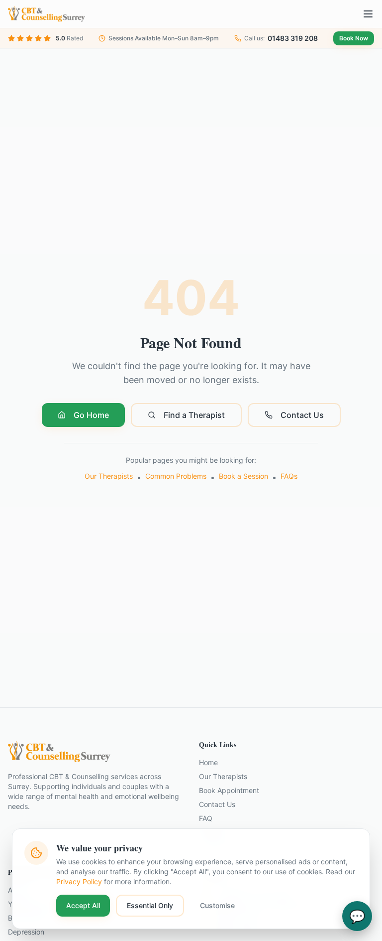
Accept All (83, 905)
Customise (217, 905)
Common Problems (175, 476)
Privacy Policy (79, 881)
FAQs (289, 476)
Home (208, 762)
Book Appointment (229, 790)
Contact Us (302, 415)
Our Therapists (109, 476)
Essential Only (150, 905)
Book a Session (243, 476)
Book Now (353, 38)
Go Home (91, 415)
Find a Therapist (194, 415)
